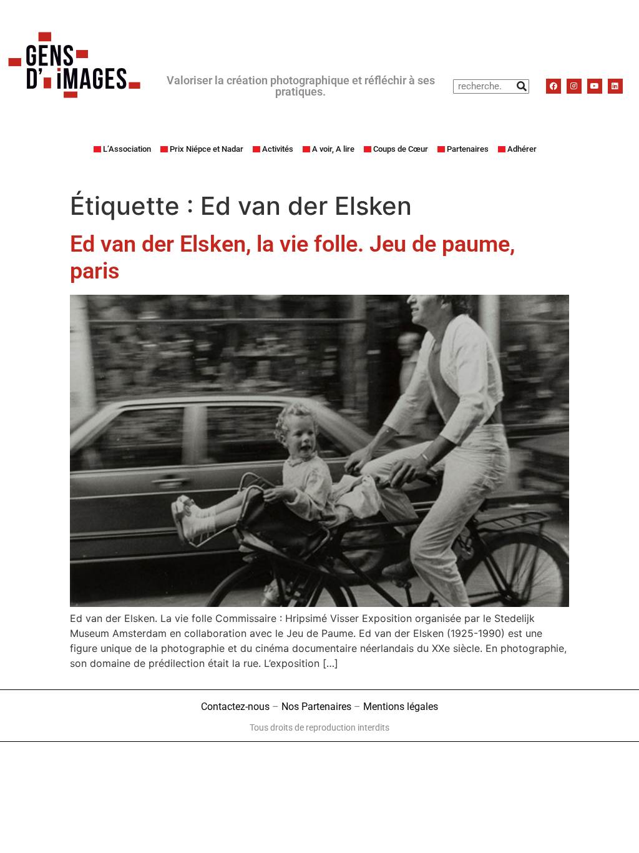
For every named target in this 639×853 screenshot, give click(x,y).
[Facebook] (553, 86)
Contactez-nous (235, 706)
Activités (277, 149)
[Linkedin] (615, 86)
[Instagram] (574, 86)
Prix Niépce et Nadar (206, 149)
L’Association (127, 149)
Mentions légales (400, 706)
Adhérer (522, 149)
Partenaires (468, 149)
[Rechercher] (521, 86)
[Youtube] (594, 86)
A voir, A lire (333, 149)
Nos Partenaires (316, 706)
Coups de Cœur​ (400, 149)
